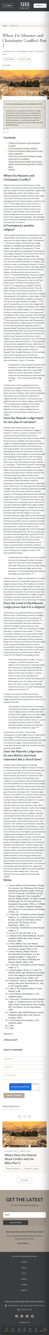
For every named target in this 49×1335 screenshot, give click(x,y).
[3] (11, 285)
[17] (16, 737)
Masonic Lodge (25, 59)
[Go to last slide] (19, 1116)
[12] (33, 573)
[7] (4, 403)
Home (4, 26)
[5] (4, 320)
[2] (11, 274)
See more (24, 1180)
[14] (35, 631)
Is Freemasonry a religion (23, 285)
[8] (38, 432)
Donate (38, 6)
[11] (20, 499)
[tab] (11, 1107)
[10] (44, 467)
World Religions (9, 59)
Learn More (24, 1243)
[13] (41, 620)
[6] (14, 380)
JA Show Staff (8, 51)
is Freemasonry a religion (18, 404)
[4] (40, 301)
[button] (6, 1329)
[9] (16, 464)
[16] (37, 727)
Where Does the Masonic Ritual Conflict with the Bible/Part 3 (21, 1159)
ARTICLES (14, 26)
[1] (9, 203)
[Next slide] (29, 1116)
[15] (28, 689)
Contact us (24, 1323)
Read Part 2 (8, 1033)
